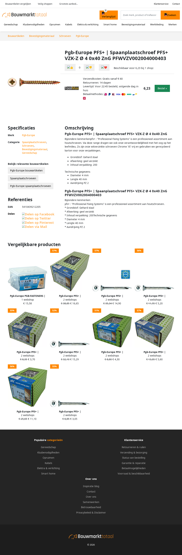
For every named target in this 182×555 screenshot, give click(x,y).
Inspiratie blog (91, 486)
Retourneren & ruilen (134, 447)
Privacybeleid (83, 512)
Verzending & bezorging (133, 452)
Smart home (110, 24)
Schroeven (28, 145)
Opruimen (54, 24)
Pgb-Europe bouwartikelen (26, 170)
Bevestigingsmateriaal (133, 24)
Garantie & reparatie (134, 463)
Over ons (91, 496)
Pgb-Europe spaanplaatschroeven (30, 186)
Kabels (68, 24)
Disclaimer (100, 512)
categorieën (55, 440)
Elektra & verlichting (87, 24)
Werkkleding (157, 24)
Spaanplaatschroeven (34, 142)
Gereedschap (11, 24)
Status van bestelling (133, 457)
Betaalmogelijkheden (134, 468)
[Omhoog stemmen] (70, 67)
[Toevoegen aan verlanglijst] (104, 67)
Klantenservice (161, 3)
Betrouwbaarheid (91, 507)
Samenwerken (91, 502)
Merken (172, 24)
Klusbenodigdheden (33, 24)
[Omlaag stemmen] (89, 67)
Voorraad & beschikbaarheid (134, 473)
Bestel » (162, 88)
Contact (176, 3)
